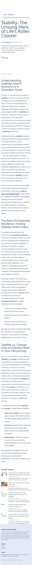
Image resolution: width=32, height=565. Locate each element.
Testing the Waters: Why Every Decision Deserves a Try (17, 505)
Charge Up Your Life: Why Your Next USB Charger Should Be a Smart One (19, 474)
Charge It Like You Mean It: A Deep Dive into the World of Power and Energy (18, 516)
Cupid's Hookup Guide (11, 3)
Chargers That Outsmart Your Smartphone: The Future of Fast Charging (17, 494)
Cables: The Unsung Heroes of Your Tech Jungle (18, 484)
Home (4, 14)
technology (11, 14)
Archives (3, 548)
